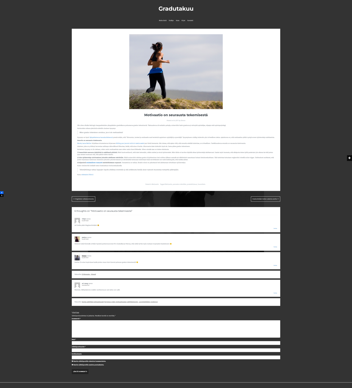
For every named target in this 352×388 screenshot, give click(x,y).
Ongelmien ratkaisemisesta (84, 199)
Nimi (74, 339)
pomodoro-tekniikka (179, 184)
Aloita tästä (163, 20)
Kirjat (183, 20)
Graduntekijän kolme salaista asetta (264, 199)
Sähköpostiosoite (78, 347)
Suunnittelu (201, 184)
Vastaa (275, 228)
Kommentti (76, 319)
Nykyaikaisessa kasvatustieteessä (101, 137)
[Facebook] (1, 192)
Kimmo (183, 120)
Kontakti (190, 20)
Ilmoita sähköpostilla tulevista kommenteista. (89, 361)
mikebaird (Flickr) (87, 175)
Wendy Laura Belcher (84, 143)
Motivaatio (155, 184)
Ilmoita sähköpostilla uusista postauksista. (88, 365)
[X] (1, 195)
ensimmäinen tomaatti (94, 162)
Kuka (177, 20)
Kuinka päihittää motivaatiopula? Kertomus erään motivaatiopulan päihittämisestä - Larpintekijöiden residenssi (120, 302)
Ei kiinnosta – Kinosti (89, 274)
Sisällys (171, 20)
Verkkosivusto (77, 354)
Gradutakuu (176, 8)
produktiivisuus (192, 184)
